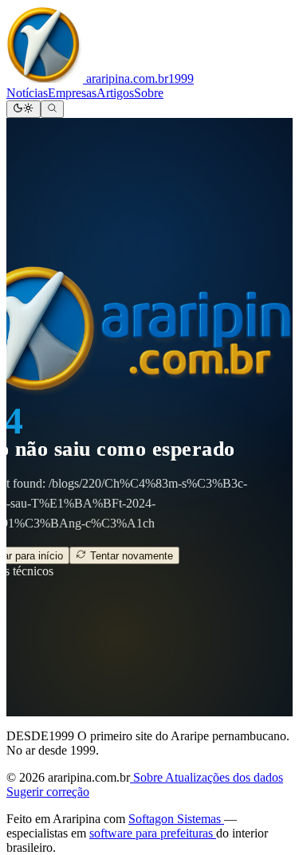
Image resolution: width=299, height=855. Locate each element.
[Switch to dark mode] (23, 109)
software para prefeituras (152, 833)
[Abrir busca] (52, 109)
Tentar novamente (130, 556)
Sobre (148, 93)
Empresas (72, 93)
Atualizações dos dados (224, 777)
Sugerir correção (47, 791)
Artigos (115, 93)
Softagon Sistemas (176, 819)
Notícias (27, 93)
